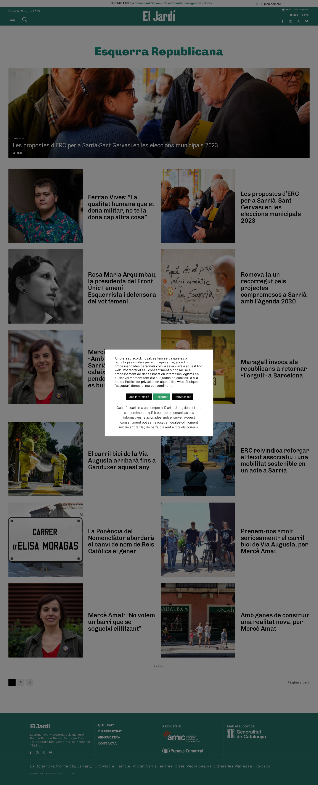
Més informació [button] (138, 396)
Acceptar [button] (162, 396)
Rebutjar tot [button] (183, 396)
